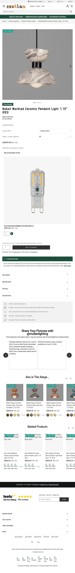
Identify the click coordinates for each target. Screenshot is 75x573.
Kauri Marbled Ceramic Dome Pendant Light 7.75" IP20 (33, 455)
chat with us (34, 252)
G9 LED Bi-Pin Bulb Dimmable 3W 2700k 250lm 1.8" (19, 226)
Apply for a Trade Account (16, 16)
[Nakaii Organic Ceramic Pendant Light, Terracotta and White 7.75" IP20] (14, 392)
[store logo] (16, 6)
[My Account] (67, 6)
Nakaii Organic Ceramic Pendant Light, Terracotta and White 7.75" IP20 (14, 405)
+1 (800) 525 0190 (37, 552)
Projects (38, 6)
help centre (16, 252)
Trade (42, 6)
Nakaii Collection (7, 117)
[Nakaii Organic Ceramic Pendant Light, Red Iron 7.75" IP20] (54, 392)
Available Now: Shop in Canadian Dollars (36, 16)
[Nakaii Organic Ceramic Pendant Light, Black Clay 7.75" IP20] (34, 392)
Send (64, 499)
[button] (35, 102)
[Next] (71, 378)
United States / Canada (36, 1)
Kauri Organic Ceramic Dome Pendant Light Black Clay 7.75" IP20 (53, 455)
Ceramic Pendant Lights (28, 21)
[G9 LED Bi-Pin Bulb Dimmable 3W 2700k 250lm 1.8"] (37, 190)
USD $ (49, 1)
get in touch (67, 266)
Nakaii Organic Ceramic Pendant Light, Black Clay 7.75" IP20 (34, 405)
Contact (70, 1)
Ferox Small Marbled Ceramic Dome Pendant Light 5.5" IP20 (11, 455)
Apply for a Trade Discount (49, 485)
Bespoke (32, 6)
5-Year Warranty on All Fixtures (57, 16)
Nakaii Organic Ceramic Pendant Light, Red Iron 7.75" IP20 (53, 405)
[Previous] (67, 378)
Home (4, 21)
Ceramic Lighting (13, 21)
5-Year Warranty (8, 104)
